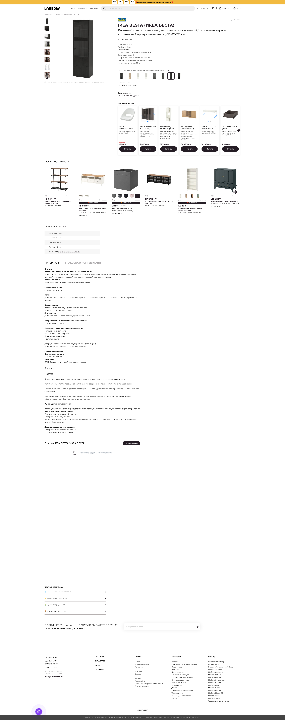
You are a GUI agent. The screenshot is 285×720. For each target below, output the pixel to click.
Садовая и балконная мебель (184, 664)
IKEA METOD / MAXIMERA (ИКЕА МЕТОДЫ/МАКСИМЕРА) (167, 128)
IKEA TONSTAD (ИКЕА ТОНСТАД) (187, 128)
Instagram (100, 661)
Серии (174, 698)
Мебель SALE (214, 696)
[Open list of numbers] (208, 8)
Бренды (81, 8)
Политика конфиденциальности (149, 684)
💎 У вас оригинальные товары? (58, 592)
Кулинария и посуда (180, 675)
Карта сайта (140, 681)
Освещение (176, 685)
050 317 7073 (51, 667)
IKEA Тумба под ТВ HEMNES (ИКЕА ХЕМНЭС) (92, 209)
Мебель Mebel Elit (215, 693)
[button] (153, 115)
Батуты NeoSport (215, 664)
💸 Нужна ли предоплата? (55, 605)
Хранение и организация (182, 690)
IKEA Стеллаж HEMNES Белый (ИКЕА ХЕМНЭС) (190, 209)
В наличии (94, 8)
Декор (174, 688)
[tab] (83, 263)
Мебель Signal (214, 698)
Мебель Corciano (215, 672)
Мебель (174, 662)
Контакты (139, 667)
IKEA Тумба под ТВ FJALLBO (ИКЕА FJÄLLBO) (159, 202)
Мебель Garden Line (216, 680)
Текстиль (175, 669)
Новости (138, 671)
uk (237, 8)
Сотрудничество (142, 686)
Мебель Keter (214, 688)
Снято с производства (63, 14)
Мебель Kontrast (215, 690)
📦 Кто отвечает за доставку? (56, 611)
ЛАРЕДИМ (49, 14)
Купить (127, 149)
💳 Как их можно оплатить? (56, 598)
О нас (137, 662)
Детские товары (178, 672)
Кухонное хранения (180, 680)
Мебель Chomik (215, 669)
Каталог (71, 8)
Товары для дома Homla (218, 701)
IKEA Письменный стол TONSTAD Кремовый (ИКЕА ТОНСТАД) (209, 128)
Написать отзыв (131, 443)
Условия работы (142, 664)
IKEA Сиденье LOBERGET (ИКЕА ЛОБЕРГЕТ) (126, 128)
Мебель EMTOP (215, 675)
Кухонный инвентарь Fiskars (220, 667)
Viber (97, 665)
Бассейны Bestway (216, 662)
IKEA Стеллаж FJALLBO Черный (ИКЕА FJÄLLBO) (57, 202)
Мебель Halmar (214, 683)
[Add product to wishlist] (71, 169)
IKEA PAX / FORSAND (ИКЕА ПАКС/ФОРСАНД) (148, 128)
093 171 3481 (201, 8)
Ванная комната (178, 683)
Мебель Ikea (213, 685)
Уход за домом (177, 693)
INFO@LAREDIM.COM (54, 677)
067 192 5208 (51, 664)
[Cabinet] (217, 8)
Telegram (99, 669)
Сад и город (176, 667)
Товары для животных (181, 696)
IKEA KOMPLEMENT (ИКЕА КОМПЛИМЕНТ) (229, 128)
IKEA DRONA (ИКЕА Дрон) (122, 208)
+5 (137, 196)
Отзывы (138, 674)
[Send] (197, 627)
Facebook (99, 657)
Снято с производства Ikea (69, 252)
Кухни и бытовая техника (182, 677)
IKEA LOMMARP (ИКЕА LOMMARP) (224, 201)
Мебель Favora (214, 677)
